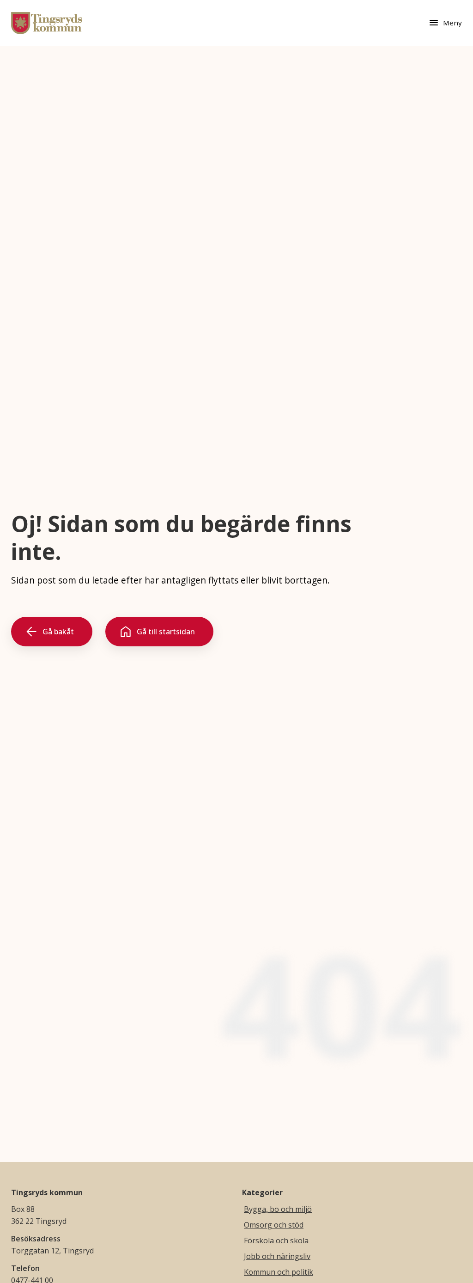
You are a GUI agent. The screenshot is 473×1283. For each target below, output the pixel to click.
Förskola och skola (276, 1240)
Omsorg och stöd (273, 1225)
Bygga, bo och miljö (278, 1209)
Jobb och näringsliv (277, 1256)
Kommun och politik (278, 1272)
